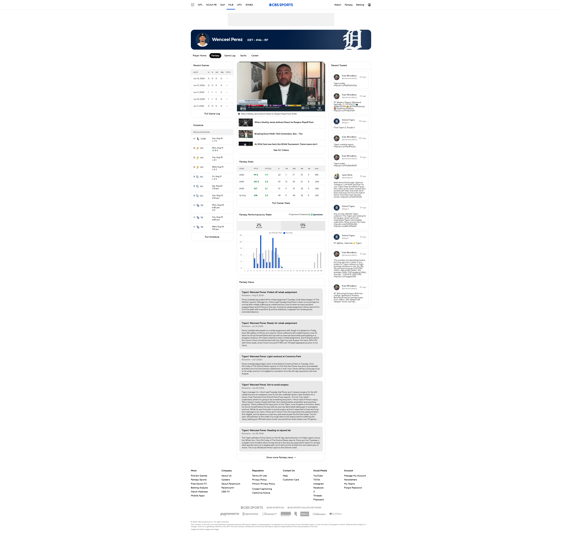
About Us (226, 475)
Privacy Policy (259, 479)
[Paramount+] (269, 513)
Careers (225, 479)
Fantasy (215, 55)
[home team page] (197, 138)
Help (285, 475)
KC (201, 177)
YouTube (318, 475)
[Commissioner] (289, 512)
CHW (203, 139)
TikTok (316, 479)
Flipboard (318, 499)
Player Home (199, 55)
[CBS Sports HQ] (275, 507)
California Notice (261, 492)
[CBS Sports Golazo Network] (304, 507)
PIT (201, 148)
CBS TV (225, 491)
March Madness (199, 491)
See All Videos (281, 150)
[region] (281, 86)
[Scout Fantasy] (319, 513)
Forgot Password (353, 487)
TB (202, 205)
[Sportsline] (250, 513)
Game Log (229, 55)
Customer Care (291, 479)
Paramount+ (227, 487)
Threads (317, 495)
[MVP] (304, 512)
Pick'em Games (199, 475)
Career (255, 55)
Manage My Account (355, 475)
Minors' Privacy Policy (263, 483)
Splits (243, 55)
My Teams (349, 483)
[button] (192, 5)
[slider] (281, 103)
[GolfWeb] (336, 513)
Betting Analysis (199, 487)
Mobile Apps (197, 495)
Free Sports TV (199, 483)
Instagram (318, 483)
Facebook (318, 487)
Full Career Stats (281, 203)
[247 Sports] (229, 513)
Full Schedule (212, 236)
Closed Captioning (262, 488)
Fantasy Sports (199, 479)
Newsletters (350, 479)
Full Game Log (212, 113)
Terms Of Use (259, 475)
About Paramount (230, 483)
